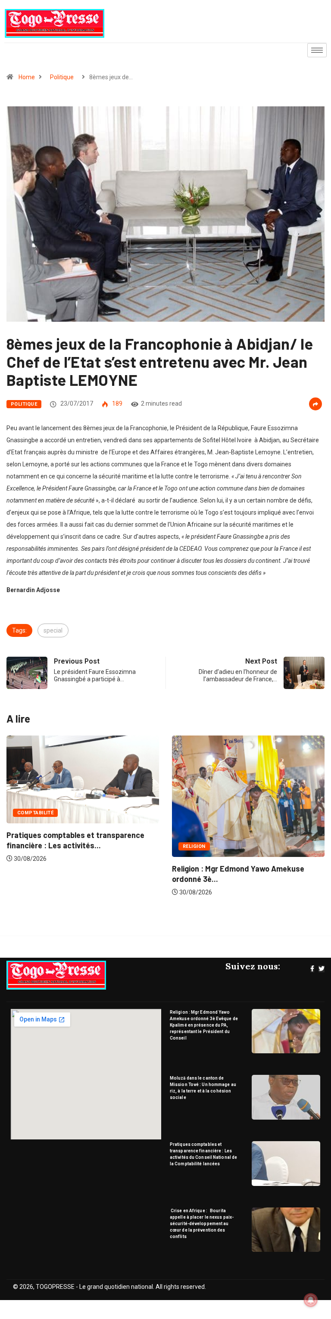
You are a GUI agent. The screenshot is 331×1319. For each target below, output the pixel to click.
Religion (36, 846)
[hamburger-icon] (317, 50)
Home (27, 77)
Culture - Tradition (218, 826)
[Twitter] (322, 968)
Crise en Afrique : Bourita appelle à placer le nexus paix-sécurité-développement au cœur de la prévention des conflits (202, 1223)
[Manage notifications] (311, 1300)
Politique (62, 77)
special (53, 630)
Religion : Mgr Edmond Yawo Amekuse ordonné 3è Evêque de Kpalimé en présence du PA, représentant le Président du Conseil (204, 1025)
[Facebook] (312, 968)
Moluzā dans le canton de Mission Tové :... (252, 848)
